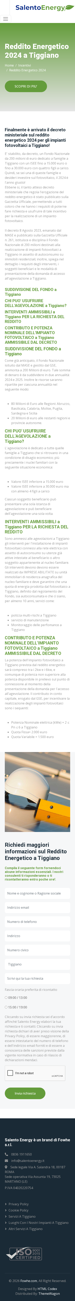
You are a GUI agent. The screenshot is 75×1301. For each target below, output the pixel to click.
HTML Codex (47, 1289)
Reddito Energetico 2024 (27, 70)
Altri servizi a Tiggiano (26, 1229)
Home (9, 65)
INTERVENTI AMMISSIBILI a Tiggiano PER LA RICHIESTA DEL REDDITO (35, 317)
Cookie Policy (18, 1210)
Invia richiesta (25, 1093)
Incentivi (24, 65)
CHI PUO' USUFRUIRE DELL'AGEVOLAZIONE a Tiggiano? (36, 303)
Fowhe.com (28, 1281)
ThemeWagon (49, 1293)
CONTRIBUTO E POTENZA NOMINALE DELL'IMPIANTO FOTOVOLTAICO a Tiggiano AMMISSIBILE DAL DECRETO (31, 335)
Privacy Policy (19, 1204)
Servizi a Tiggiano (22, 1216)
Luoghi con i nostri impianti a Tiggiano (39, 1222)
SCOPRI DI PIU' (26, 86)
